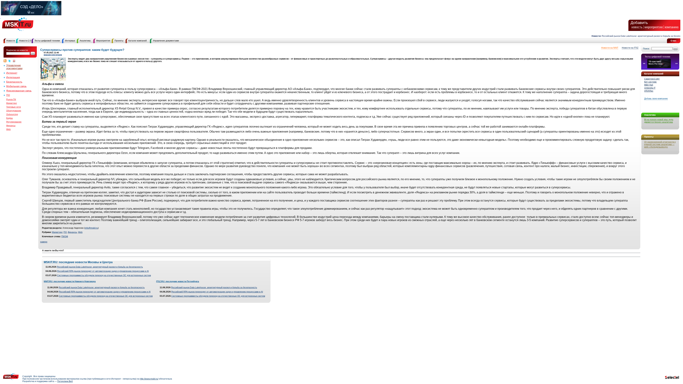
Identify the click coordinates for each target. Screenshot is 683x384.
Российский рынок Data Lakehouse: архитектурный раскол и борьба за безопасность (635, 36)
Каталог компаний (137, 40)
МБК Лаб (648, 85)
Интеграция (13, 77)
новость (636, 27)
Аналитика (85, 40)
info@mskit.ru (91, 228)
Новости (10, 40)
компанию (672, 27)
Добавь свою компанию (656, 98)
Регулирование (14, 122)
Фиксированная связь (18, 90)
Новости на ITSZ (630, 48)
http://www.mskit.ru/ (149, 379)
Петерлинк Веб (65, 381)
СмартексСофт (652, 79)
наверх (43, 242)
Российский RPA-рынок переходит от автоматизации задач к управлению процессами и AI (103, 271)
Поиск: (646, 48)
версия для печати (53, 55)
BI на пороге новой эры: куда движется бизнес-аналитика (658, 120)
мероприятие (653, 27)
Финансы (10, 125)
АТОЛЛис (648, 91)
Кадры (9, 118)
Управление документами (166, 40)
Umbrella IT (649, 88)
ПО (8, 95)
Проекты (119, 40)
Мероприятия (103, 40)
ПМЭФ (64, 236)
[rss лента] (6, 60)
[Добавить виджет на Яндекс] (14, 60)
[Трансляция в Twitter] (10, 60)
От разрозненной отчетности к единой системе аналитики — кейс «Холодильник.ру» (660, 144)
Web (8, 129)
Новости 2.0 (25, 40)
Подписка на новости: (17, 50)
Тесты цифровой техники (47, 40)
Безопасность (14, 81)
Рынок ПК (11, 99)
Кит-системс (650, 82)
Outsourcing (12, 114)
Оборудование (13, 110)
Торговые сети (13, 107)
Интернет (11, 73)
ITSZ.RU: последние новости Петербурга (177, 281)
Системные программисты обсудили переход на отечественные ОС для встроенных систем (104, 275)
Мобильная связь (16, 86)
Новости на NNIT (609, 48)
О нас (673, 40)
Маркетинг (11, 103)
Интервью (70, 40)
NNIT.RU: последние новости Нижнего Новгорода (70, 281)
